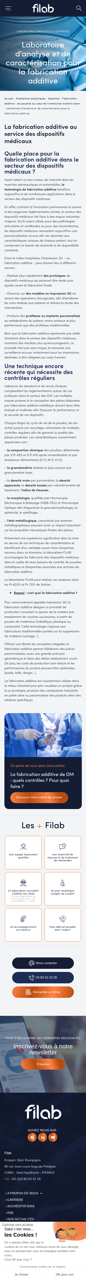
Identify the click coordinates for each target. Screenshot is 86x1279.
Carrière (15, 1200)
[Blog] (32, 1137)
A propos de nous (22, 1193)
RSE (10, 1212)
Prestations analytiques (30, 98)
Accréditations (20, 1206)
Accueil (8, 98)
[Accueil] (43, 8)
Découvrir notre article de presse (39, 797)
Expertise (54, 98)
